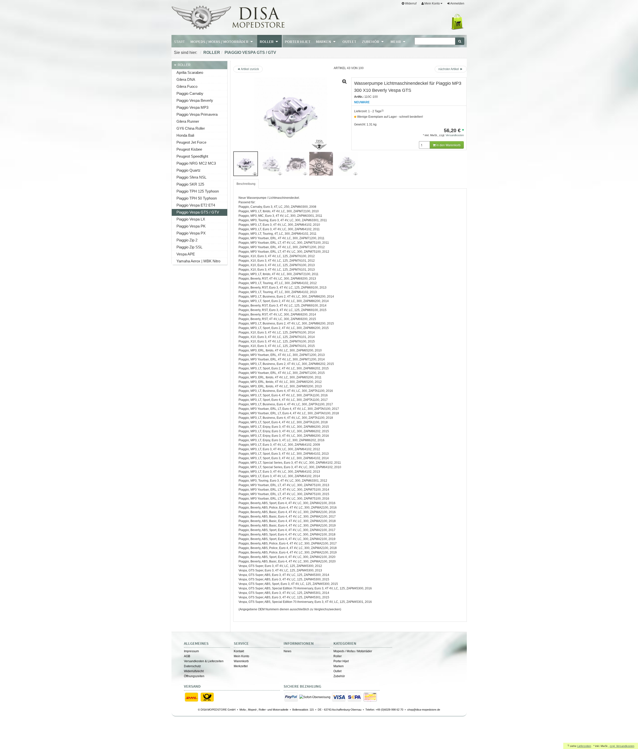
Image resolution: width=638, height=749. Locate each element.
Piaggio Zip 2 (186, 240)
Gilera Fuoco (186, 86)
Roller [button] (267, 41)
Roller (211, 52)
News (287, 651)
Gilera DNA (185, 79)
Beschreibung (246, 184)
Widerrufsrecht (194, 671)
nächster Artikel (449, 69)
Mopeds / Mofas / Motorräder (352, 651)
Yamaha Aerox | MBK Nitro (198, 261)
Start (179, 41)
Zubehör (339, 676)
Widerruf (410, 3)
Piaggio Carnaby (189, 93)
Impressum (191, 651)
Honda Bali (185, 135)
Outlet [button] (349, 41)
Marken (338, 666)
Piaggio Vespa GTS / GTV (250, 52)
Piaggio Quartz (188, 170)
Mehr (396, 41)
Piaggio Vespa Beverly (194, 100)
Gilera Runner (187, 121)
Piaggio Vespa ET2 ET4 (195, 205)
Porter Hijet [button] (298, 41)
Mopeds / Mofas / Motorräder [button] (219, 41)
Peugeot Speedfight (192, 156)
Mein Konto (241, 656)
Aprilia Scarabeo (189, 72)
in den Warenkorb (448, 145)
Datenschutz (192, 666)
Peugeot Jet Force (191, 142)
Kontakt (239, 651)
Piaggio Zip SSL (189, 247)
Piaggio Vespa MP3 (192, 107)
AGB (187, 656)
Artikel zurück (250, 69)
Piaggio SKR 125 (190, 184)
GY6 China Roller (190, 128)
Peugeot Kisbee (189, 149)
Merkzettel (241, 666)
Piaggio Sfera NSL (191, 177)
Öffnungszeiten (194, 676)
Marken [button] (324, 41)
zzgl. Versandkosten (622, 746)
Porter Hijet (341, 661)
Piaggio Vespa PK (191, 226)
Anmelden (457, 3)
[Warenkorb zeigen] (458, 22)
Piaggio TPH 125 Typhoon (197, 191)
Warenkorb (241, 661)
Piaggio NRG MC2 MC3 (196, 163)
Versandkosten (455, 135)
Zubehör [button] (371, 41)
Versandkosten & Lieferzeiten (204, 661)
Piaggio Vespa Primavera (197, 114)
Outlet (337, 671)
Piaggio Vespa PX (191, 233)
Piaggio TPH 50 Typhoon (196, 198)
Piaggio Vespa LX (190, 219)
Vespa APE (185, 254)
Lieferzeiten (584, 746)
